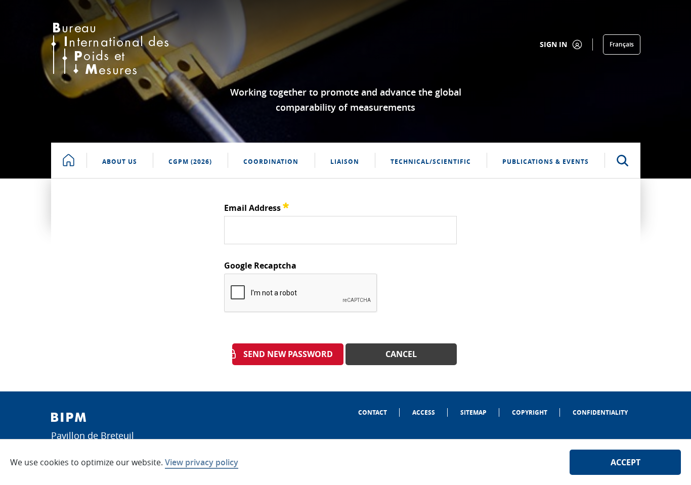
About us (119, 161)
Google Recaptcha (260, 265)
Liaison (344, 161)
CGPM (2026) (190, 161)
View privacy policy (201, 462)
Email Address (256, 206)
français (622, 44)
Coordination (270, 161)
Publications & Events (545, 161)
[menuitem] (373, 412)
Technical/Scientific (431, 161)
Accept (625, 462)
